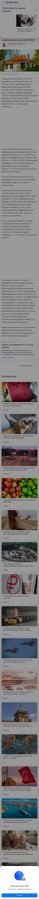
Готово (19, 895)
